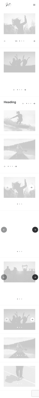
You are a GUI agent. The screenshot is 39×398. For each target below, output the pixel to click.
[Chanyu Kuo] (19, 5)
